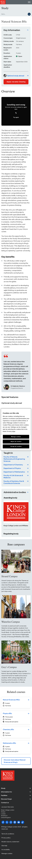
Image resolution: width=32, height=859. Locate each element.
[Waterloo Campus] (16, 606)
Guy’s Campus (9, 667)
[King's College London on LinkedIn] (14, 822)
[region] (16, 429)
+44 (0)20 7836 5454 (7, 807)
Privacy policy (6, 838)
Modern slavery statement (10, 842)
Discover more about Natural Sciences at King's (14, 761)
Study (5, 8)
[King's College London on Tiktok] (22, 822)
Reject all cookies (16, 441)
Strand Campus (9, 576)
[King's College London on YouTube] (18, 822)
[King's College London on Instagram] (10, 822)
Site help (4, 845)
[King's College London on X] (7, 822)
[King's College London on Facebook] (3, 822)
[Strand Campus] (16, 561)
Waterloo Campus (10, 621)
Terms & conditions (7, 834)
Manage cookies (6, 853)
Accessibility (5, 849)
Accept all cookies (16, 446)
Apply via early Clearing (16, 82)
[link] (16, 75)
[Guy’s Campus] (16, 652)
